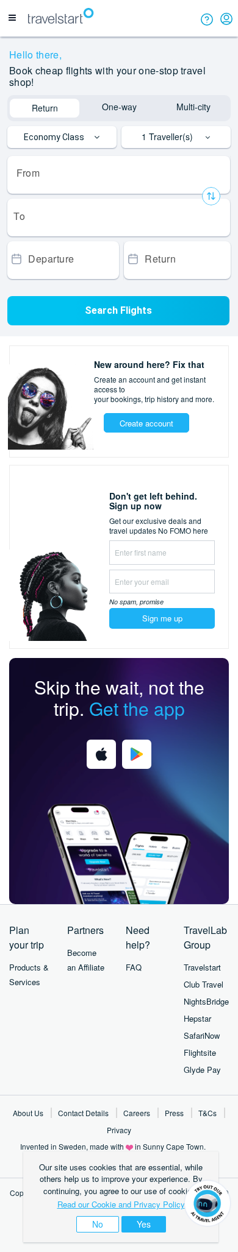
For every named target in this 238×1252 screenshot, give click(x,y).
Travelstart (202, 967)
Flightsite (200, 1052)
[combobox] (118, 175)
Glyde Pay (202, 1069)
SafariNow (202, 1035)
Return (45, 108)
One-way (119, 107)
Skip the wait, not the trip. (119, 697)
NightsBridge (206, 1001)
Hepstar (197, 1018)
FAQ (134, 967)
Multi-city (193, 107)
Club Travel (203, 984)
